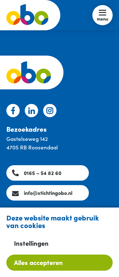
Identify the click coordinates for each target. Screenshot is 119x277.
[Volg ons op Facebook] (13, 110)
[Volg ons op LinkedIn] (31, 110)
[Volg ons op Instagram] (49, 110)
